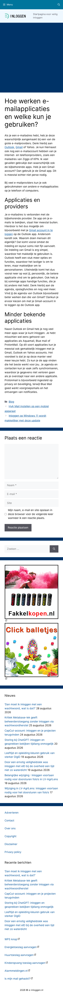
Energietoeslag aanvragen (21, 947)
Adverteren (12, 812)
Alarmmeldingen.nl (16, 970)
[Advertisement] (31, 56)
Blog (11, 401)
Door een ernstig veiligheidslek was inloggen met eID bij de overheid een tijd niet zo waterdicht (29, 766)
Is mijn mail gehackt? (17, 978)
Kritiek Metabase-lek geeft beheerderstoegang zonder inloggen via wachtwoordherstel (29, 721)
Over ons (10, 828)
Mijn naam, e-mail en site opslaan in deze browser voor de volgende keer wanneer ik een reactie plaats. (30, 514)
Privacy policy (13, 852)
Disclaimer (11, 844)
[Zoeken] (54, 549)
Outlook (9, 147)
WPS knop (11, 939)
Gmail (19, 147)
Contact (9, 820)
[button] (59, 4)
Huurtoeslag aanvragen (19, 955)
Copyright (10, 836)
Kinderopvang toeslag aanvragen (25, 962)
